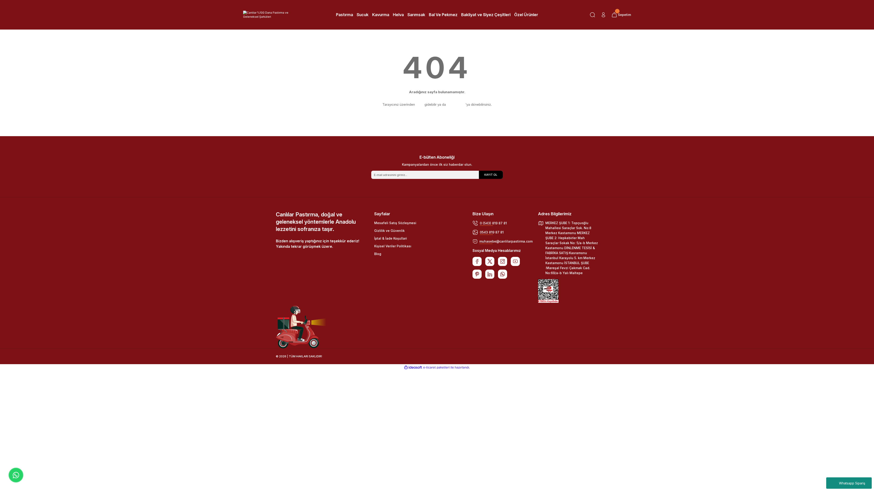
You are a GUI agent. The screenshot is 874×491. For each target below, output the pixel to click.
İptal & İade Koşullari (390, 238)
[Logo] (273, 15)
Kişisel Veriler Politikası (392, 246)
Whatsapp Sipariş (852, 483)
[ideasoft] (413, 367)
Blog (377, 254)
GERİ (420, 104)
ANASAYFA (456, 104)
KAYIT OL (490, 174)
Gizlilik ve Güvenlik (389, 231)
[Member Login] (603, 15)
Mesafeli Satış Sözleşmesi (395, 223)
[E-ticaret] (436, 368)
